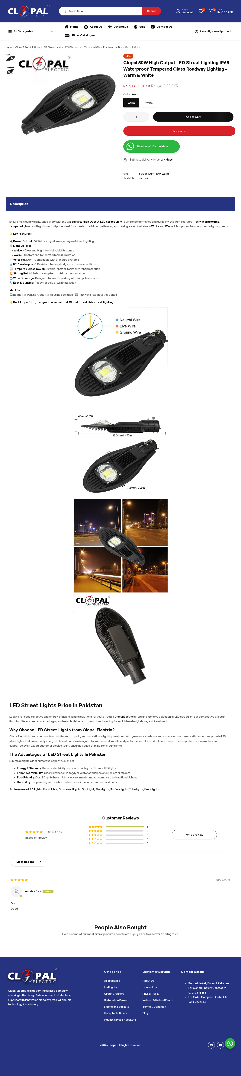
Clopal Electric (124, 716)
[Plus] (144, 117)
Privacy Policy (151, 993)
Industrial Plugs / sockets (120, 1019)
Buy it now (179, 131)
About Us (148, 980)
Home (9, 47)
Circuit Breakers (114, 993)
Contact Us (150, 987)
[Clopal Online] (29, 11)
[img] (19, 880)
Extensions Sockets (116, 1006)
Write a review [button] (194, 834)
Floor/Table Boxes (115, 1013)
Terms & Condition (154, 1006)
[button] (96, 826)
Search (151, 11)
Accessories (112, 980)
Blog (145, 1013)
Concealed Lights (70, 789)
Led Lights (110, 987)
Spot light (88, 789)
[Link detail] (211, 1045)
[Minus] (128, 117)
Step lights (102, 789)
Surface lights (119, 789)
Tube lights (136, 789)
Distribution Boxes (115, 1000)
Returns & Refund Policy (158, 1000)
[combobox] (110, 11)
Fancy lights (151, 789)
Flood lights (50, 789)
